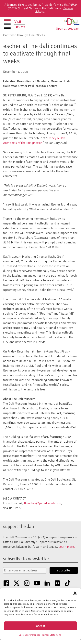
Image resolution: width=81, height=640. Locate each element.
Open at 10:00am (67, 29)
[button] (75, 593)
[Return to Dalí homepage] (71, 24)
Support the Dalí (18, 526)
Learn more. (67, 547)
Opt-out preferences (29, 634)
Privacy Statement (51, 634)
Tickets (19, 27)
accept (40, 626)
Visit (17, 21)
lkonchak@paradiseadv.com (42, 503)
